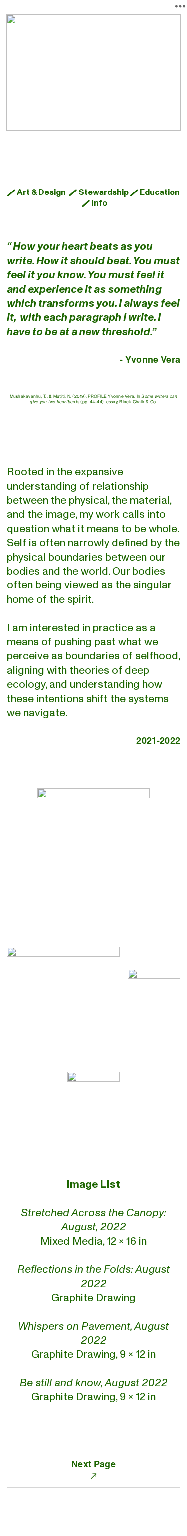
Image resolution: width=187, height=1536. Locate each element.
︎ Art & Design (36, 192)
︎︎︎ (93, 1475)
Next (81, 1463)
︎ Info (94, 203)
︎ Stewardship (99, 192)
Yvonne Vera (152, 359)
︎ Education (155, 192)
